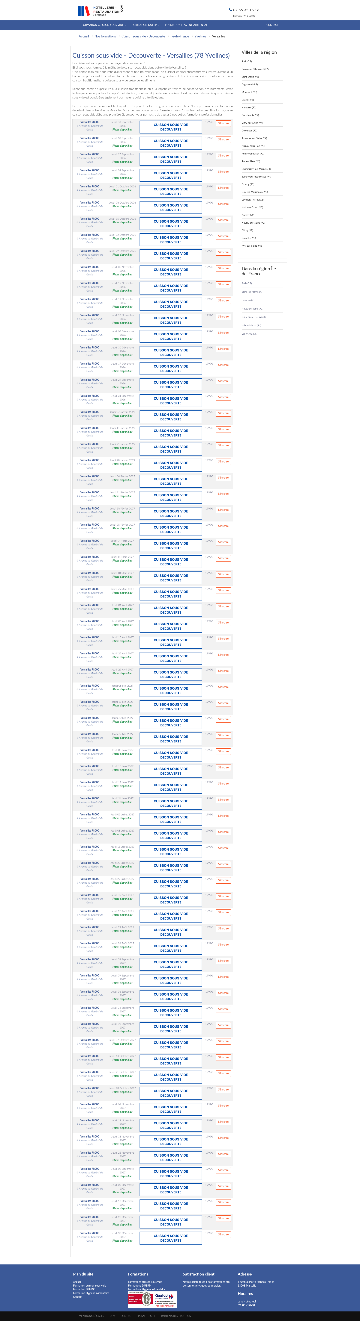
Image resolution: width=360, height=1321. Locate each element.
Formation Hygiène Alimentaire (91, 1293)
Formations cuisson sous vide (145, 1282)
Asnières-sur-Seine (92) (254, 138)
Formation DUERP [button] (145, 25)
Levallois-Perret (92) (252, 200)
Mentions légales (91, 1316)
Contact (272, 25)
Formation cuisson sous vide (89, 1285)
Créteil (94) (248, 100)
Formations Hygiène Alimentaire (146, 1289)
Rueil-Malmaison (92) (253, 154)
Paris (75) (247, 61)
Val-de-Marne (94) (251, 325)
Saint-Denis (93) (250, 77)
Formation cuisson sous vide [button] (103, 25)
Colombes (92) (249, 131)
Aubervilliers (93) (251, 161)
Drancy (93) (248, 184)
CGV (112, 1316)
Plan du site (146, 1316)
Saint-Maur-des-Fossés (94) (256, 177)
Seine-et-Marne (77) (252, 292)
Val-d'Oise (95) (249, 334)
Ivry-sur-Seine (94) (252, 246)
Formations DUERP (139, 1285)
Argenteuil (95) (250, 85)
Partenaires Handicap (176, 1316)
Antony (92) (248, 215)
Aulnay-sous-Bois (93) (253, 146)
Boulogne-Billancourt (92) (255, 69)
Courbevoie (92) (250, 115)
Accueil (77, 1282)
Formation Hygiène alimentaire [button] (188, 25)
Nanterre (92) (249, 108)
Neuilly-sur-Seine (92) (253, 223)
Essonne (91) (248, 300)
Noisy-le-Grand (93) (252, 207)
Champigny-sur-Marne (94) (256, 169)
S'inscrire (223, 123)
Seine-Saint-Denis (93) (254, 317)
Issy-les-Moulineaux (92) (255, 192)
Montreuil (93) (249, 92)
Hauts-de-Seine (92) (252, 309)
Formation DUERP (83, 1289)
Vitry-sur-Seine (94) (252, 123)
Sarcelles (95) (249, 238)
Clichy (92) (247, 230)
